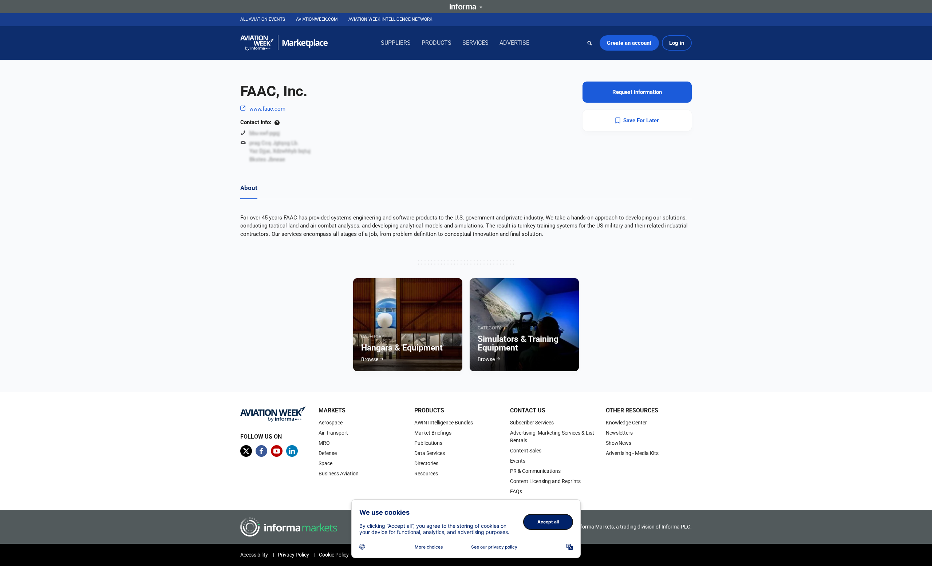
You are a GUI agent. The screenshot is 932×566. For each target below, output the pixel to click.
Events (517, 461)
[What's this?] (277, 122)
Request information (637, 92)
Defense (328, 453)
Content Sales (525, 451)
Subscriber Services (532, 423)
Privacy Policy (293, 555)
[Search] (589, 43)
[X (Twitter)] (246, 451)
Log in (676, 43)
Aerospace (331, 423)
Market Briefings (432, 433)
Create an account (629, 43)
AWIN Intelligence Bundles (443, 423)
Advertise (514, 42)
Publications (428, 443)
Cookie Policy (334, 555)
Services (475, 42)
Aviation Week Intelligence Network (390, 19)
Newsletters (619, 433)
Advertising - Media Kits (632, 453)
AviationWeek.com (316, 19)
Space (325, 463)
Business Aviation (339, 473)
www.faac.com (267, 109)
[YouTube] (277, 451)
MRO (324, 443)
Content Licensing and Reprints (545, 481)
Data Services (429, 453)
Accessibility (254, 555)
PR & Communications (535, 471)
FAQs (516, 491)
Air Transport (333, 433)
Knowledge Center (626, 423)
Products (436, 42)
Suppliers (396, 42)
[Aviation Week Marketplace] (284, 43)
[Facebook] (261, 451)
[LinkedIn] (292, 451)
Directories (426, 463)
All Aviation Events (262, 19)
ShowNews (618, 443)
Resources (426, 473)
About (248, 187)
